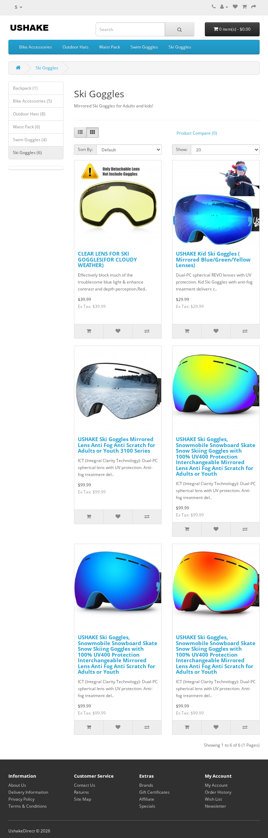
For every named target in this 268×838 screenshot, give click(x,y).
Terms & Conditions (27, 806)
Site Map (82, 799)
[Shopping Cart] (244, 7)
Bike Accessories (35, 47)
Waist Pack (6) (26, 127)
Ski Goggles (180, 47)
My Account (216, 785)
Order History (218, 792)
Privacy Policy (21, 799)
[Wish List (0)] (235, 7)
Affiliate (146, 799)
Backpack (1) (25, 88)
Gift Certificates (154, 792)
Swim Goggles (144, 47)
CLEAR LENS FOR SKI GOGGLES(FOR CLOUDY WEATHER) (107, 259)
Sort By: (85, 149)
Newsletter (215, 806)
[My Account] (224, 7)
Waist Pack (109, 47)
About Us (17, 785)
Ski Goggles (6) (27, 153)
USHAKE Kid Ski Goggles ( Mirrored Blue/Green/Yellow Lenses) (213, 259)
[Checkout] (253, 7)
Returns (81, 792)
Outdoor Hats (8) (29, 114)
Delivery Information (28, 792)
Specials (147, 806)
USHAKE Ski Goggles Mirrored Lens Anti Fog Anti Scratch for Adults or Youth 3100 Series (116, 445)
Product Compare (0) (197, 133)
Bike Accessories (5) (32, 101)
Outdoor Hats (75, 47)
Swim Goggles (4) (30, 140)
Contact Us (84, 785)
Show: (181, 149)
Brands (146, 785)
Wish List (213, 799)
